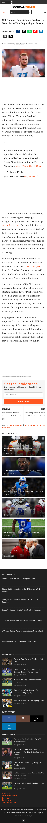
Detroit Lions (32, 44)
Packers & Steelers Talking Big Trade (29, 700)
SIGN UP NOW (23, 401)
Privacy (6, 797)
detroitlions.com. (11, 225)
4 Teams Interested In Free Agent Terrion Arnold (22, 532)
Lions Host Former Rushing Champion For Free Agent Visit (21, 449)
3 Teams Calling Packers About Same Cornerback (22, 631)
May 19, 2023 (30, 176)
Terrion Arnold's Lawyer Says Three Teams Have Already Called (21, 552)
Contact (6, 793)
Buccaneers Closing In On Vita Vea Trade (19, 641)
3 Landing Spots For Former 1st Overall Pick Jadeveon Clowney (20, 511)
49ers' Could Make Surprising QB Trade (18, 578)
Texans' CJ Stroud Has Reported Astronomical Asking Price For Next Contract (29, 752)
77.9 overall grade (33, 266)
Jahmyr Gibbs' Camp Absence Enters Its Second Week (23, 491)
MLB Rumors (31, 425)
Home (3, 12)
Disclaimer (8, 800)
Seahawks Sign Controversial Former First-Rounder (23, 471)
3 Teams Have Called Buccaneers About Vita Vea (22, 620)
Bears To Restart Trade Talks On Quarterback (21, 610)
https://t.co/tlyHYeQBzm (29, 166)
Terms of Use (9, 802)
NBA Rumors (16, 425)
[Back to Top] (23, 820)
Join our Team (9, 795)
